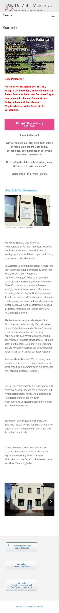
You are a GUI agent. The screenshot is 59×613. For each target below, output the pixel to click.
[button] (8, 502)
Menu (6, 15)
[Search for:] (53, 15)
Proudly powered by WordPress (29, 607)
